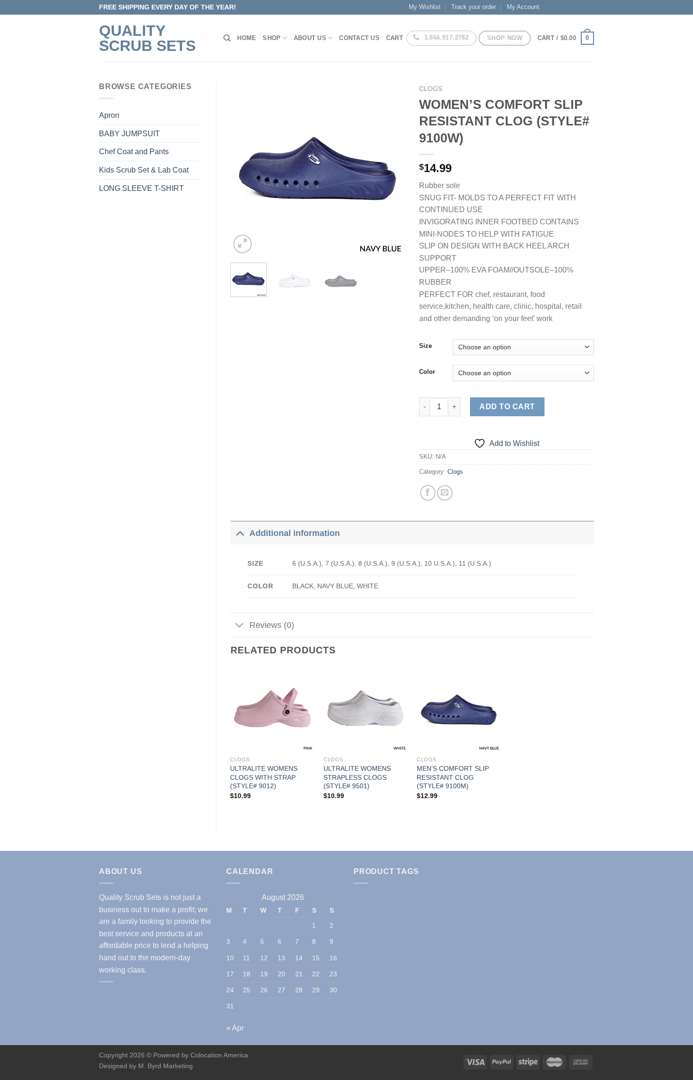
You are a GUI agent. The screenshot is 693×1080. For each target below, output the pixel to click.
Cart (394, 37)
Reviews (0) (271, 625)
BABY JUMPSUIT (129, 134)
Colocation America (219, 1055)
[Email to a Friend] (445, 493)
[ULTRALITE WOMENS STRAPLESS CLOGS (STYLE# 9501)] (365, 709)
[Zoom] (242, 244)
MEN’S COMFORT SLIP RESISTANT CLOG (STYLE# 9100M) (453, 777)
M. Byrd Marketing (164, 1066)
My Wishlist (425, 6)
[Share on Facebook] (428, 493)
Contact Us (359, 37)
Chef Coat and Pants (134, 152)
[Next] (389, 167)
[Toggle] (240, 533)
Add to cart (507, 407)
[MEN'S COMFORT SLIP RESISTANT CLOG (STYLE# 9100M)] (459, 709)
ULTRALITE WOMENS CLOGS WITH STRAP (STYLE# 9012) (263, 777)
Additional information (294, 533)
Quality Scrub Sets (147, 38)
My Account (523, 6)
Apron (109, 115)
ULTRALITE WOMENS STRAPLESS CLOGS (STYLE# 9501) (357, 777)
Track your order (473, 6)
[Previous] (245, 167)
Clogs (430, 88)
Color (427, 372)
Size (425, 346)
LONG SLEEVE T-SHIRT (141, 188)
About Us (310, 37)
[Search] (227, 38)
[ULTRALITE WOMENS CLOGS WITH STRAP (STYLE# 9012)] (272, 709)
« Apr (235, 1028)
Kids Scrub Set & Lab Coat (144, 170)
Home (246, 37)
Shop (271, 37)
